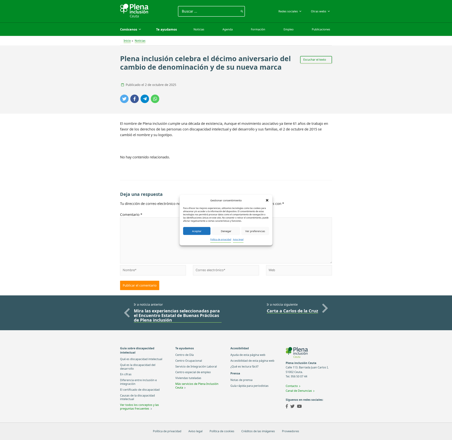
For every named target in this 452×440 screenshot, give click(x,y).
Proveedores (290, 431)
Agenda (227, 29)
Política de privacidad (220, 239)
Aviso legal (238, 239)
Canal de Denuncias (299, 391)
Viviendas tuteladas (188, 378)
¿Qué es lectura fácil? (244, 366)
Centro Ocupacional (188, 361)
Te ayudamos (166, 29)
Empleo (289, 29)
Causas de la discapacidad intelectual (137, 397)
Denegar (226, 231)
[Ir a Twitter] (292, 407)
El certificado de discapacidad (140, 390)
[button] (267, 200)
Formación (258, 29)
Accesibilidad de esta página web (252, 361)
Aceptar (196, 231)
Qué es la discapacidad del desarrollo (137, 367)
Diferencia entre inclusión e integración (138, 382)
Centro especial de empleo (193, 372)
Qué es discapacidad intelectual (141, 359)
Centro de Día (184, 355)
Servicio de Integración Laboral (196, 366)
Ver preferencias (255, 231)
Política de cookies (222, 431)
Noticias (199, 29)
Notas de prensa (241, 380)
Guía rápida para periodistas (249, 386)
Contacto (292, 386)
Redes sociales (288, 11)
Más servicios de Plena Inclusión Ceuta (196, 385)
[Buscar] (241, 11)
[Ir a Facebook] (287, 407)
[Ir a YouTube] (299, 407)
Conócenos (128, 29)
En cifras (126, 374)
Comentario (131, 214)
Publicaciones (321, 29)
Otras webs (318, 11)
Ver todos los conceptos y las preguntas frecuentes (139, 406)
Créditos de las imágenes (258, 431)
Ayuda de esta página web (247, 355)
